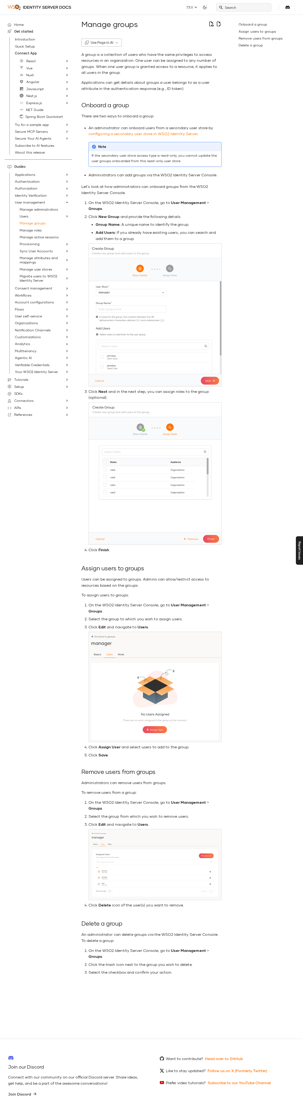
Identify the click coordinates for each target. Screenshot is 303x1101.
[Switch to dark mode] (205, 7)
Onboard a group (253, 24)
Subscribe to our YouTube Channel (239, 1082)
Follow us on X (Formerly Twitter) (237, 1070)
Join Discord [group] (19, 1094)
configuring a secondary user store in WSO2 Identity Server (143, 133)
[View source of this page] (211, 24)
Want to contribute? (184, 1058)
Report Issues (299, 551)
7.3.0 (190, 7)
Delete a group (251, 45)
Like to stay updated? (186, 1070)
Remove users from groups (261, 38)
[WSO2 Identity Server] (39, 7)
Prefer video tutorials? (186, 1082)
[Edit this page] (219, 24)
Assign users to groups (257, 31)
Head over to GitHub (224, 1058)
